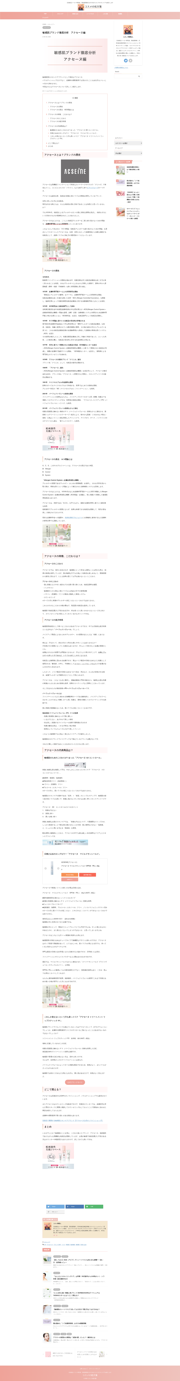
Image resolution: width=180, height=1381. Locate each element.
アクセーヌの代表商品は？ (57, 126)
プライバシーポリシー (94, 1368)
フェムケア (45, 17)
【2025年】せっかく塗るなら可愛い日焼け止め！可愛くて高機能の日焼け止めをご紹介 (133, 197)
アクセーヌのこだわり (58, 118)
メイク (63, 1244)
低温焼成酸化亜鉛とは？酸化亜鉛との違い (133, 169)
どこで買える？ (53, 143)
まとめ (50, 146)
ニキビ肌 (105, 14)
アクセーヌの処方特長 (58, 121)
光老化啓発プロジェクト (73, 517)
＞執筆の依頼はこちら (121, 67)
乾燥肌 (68, 1244)
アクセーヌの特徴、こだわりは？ (60, 114)
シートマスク (90, 14)
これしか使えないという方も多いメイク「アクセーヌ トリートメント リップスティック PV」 (77, 137)
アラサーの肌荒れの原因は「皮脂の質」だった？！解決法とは (74, 1337)
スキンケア (60, 14)
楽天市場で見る (88, 875)
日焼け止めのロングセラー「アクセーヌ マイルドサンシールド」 (74, 133)
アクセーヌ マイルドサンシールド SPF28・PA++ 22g (80, 866)
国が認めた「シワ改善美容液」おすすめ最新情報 (69, 1323)
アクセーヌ (50, 1244)
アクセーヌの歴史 (56, 106)
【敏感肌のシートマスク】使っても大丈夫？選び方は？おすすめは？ (76, 1309)
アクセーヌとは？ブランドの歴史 (60, 102)
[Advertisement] (75, 1188)
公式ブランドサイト (75, 1082)
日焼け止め (75, 14)
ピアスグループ (92, 187)
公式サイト (70, 879)
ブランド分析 (57, 1244)
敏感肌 (120, 14)
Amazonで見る (70, 875)
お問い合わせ (83, 1368)
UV (45, 1244)
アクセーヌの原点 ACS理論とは (62, 109)
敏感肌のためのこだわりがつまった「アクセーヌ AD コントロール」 (74, 130)
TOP (45, 14)
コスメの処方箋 (90, 1375)
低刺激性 (72, 1244)
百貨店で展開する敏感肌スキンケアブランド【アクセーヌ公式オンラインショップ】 (72, 1120)
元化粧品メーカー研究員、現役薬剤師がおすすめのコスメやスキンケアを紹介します (90, 1372)
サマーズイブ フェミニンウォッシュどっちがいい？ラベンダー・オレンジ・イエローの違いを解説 (133, 213)
